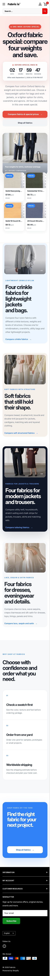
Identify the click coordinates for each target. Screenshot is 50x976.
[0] (43, 4)
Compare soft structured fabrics (21, 435)
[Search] (43, 11)
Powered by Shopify (11, 970)
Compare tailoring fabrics (19, 528)
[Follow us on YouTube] (4, 946)
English (7, 933)
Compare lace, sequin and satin (20, 623)
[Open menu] (4, 4)
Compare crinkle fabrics (18, 343)
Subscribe (11, 920)
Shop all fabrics (24, 129)
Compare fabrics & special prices (24, 121)
